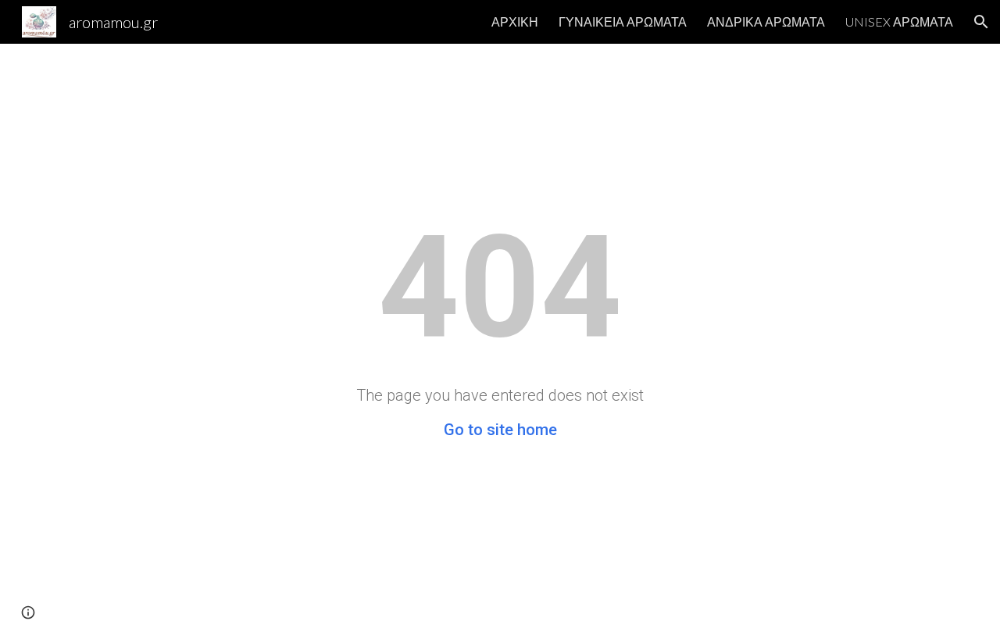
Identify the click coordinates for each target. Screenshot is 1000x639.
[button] (981, 22)
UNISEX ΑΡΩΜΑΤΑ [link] (899, 21)
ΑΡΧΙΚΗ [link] (514, 21)
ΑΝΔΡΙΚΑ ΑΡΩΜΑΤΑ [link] (766, 21)
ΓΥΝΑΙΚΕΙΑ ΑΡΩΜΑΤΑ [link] (623, 21)
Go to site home (500, 429)
